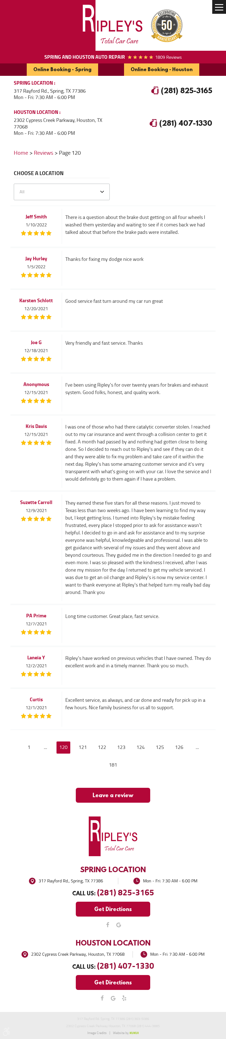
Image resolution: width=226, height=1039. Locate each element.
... (45, 747)
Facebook (107, 924)
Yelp (124, 998)
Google (118, 924)
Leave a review (113, 795)
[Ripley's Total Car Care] (113, 25)
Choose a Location (39, 174)
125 (160, 747)
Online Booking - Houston (162, 69)
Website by (126, 1033)
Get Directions (113, 909)
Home (21, 152)
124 (140, 747)
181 (113, 765)
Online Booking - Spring (62, 69)
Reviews (43, 152)
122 (102, 747)
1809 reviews (168, 57)
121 (83, 747)
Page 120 (70, 152)
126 (179, 747)
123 (121, 747)
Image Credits (97, 1033)
